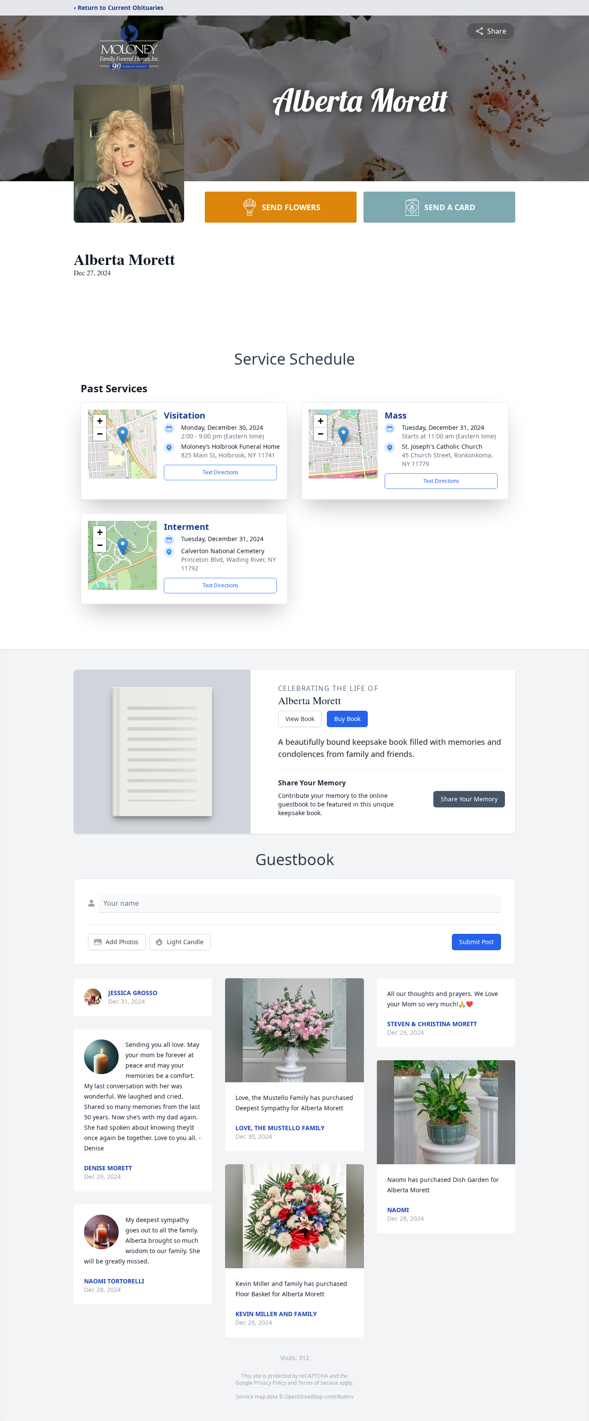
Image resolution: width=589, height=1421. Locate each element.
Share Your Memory (469, 799)
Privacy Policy (270, 1382)
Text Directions (220, 472)
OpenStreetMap (304, 1396)
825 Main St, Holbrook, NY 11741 (228, 455)
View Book (299, 719)
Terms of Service (318, 1382)
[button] (122, 435)
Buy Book (347, 719)
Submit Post (476, 942)
